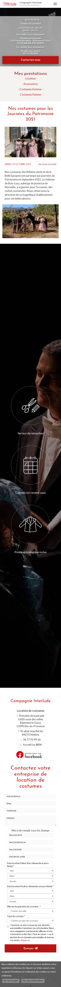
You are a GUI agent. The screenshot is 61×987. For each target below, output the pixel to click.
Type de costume (16, 916)
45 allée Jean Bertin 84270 (30, 52)
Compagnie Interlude (31, 4)
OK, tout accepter (11, 981)
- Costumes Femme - (30, 94)
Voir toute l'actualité (47, 164)
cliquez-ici (25, 940)
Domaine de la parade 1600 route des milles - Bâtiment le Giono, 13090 (30, 40)
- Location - (30, 78)
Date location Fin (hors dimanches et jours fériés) (30, 886)
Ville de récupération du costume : (24, 906)
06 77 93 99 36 (32, 19)
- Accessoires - (30, 84)
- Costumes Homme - (30, 89)
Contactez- (30, 60)
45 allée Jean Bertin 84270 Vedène (31, 733)
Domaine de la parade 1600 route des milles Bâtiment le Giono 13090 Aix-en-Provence (30, 721)
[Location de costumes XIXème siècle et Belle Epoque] (30, 142)
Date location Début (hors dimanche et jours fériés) (28, 864)
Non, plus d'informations (33, 981)
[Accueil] (10, 4)
